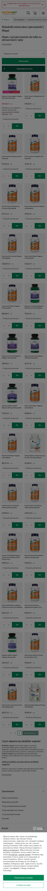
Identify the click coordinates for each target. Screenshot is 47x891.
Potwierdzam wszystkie (23, 878)
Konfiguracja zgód (24, 885)
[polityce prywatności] (11, 850)
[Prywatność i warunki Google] (20, 855)
